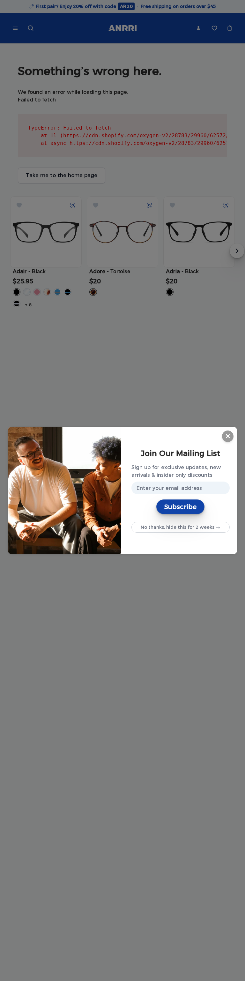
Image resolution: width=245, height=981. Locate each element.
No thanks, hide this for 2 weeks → (180, 527)
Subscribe (180, 507)
